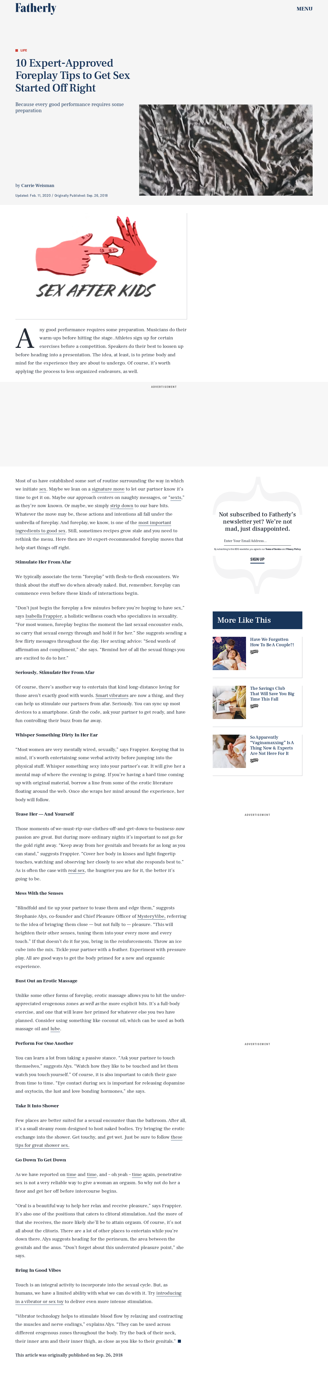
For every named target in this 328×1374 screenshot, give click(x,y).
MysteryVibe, (151, 916)
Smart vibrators (112, 695)
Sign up (257, 559)
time (71, 1174)
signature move (108, 489)
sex (42, 489)
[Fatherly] (35, 9)
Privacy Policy (293, 548)
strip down (121, 506)
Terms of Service (273, 548)
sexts (175, 497)
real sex (76, 870)
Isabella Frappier (43, 616)
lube (55, 1029)
